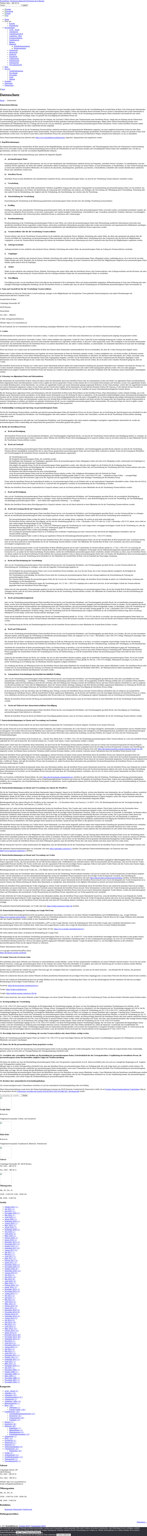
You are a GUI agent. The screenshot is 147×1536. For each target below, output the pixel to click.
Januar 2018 (11, 1240)
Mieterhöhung (16, 1430)
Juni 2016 (10, 1277)
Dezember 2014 (12, 1310)
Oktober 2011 (11, 1357)
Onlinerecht (11, 1436)
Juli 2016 (10, 1275)
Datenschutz (17, 1509)
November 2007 (12, 1380)
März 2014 (11, 1328)
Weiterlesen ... (142, 1522)
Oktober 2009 (11, 1372)
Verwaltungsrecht (13, 1461)
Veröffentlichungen (14, 1457)
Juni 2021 (10, 1211)
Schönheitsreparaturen (19, 1434)
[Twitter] (8, 9)
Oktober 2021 (11, 1207)
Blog (9, 1405)
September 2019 (12, 1221)
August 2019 (11, 1223)
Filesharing (15, 1451)
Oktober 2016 (11, 1269)
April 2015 (10, 1302)
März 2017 (10, 1258)
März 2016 (10, 1283)
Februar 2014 (12, 1331)
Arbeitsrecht (11, 1399)
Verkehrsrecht (12, 1455)
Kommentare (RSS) (38, 1526)
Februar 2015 (11, 1306)
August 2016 (11, 1273)
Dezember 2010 (12, 1366)
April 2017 (10, 1256)
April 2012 (10, 1353)
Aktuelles (10, 1393)
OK (18, 1532)
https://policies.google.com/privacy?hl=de (21, 993)
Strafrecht (10, 1445)
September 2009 (12, 1374)
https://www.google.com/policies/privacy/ (69, 929)
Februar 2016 (12, 1285)
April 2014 (10, 1326)
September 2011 (12, 1359)
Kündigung (15, 1428)
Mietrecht (10, 1426)
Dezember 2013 (13, 1335)
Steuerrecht (10, 1442)
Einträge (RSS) (24, 1526)
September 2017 (12, 1248)
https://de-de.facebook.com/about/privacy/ (58, 777)
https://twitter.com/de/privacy (16, 989)
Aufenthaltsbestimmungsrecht (22, 1414)
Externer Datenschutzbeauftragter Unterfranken (122, 1089)
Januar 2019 (11, 1227)
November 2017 (12, 1244)
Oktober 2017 (11, 1246)
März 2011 (10, 1363)
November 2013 (13, 1337)
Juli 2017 (10, 1252)
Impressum (9, 1509)
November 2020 (12, 1213)
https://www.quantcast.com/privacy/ (13, 851)
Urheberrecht (11, 1449)
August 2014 (11, 1318)
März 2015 (10, 1304)
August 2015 (11, 1293)
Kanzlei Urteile (17, 1410)
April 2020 (10, 1217)
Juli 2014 (10, 1320)
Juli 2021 (10, 1209)
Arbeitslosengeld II (14, 1397)
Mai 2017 (10, 1254)
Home (2, 100)
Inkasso (9, 1422)
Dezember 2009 (12, 1370)
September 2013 (12, 1339)
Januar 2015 (11, 1308)
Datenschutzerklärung (33, 1532)
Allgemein (11, 1395)
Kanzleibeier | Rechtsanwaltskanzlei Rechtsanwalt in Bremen (22, 1)
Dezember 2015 (12, 1289)
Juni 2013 (10, 1341)
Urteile (9, 1453)
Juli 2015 (10, 1295)
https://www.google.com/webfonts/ (13, 917)
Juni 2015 (10, 1298)
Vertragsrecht (11, 1459)
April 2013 (10, 1343)
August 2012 (11, 1347)
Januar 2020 (11, 1219)
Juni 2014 (10, 1322)
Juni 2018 (10, 1232)
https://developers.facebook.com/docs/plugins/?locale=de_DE (120, 749)
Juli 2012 (10, 1349)
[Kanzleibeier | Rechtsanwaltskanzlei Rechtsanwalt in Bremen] (2, 89)
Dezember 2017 (12, 1242)
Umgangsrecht (16, 1418)
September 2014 (12, 1316)
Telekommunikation (14, 1447)
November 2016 (12, 1267)
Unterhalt (14, 1420)
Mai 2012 (10, 1351)
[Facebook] (9, 11)
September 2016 (13, 1271)
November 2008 (12, 1378)
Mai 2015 (10, 1300)
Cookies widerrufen (63, 1535)
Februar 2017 (11, 1260)
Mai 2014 (10, 1324)
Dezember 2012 (12, 1345)
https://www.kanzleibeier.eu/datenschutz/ (50, 138)
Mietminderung (16, 1432)
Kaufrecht (10, 1424)
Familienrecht (12, 1412)
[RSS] (6, 15)
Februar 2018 (11, 1238)
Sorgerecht (15, 1416)
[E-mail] (7, 13)
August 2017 (11, 1250)
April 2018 (10, 1234)
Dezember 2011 (12, 1355)
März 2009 (10, 1376)
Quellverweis (27, 1509)
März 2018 (10, 1236)
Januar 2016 (11, 1287)
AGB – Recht (11, 1391)
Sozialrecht (10, 1440)
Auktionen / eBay (13, 1401)
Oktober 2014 (11, 1314)
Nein (22, 1532)
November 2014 (12, 1312)
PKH (9, 1438)
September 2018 (12, 1230)
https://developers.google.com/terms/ (13, 953)
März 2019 (10, 1225)
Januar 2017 (11, 1262)
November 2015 (12, 1291)
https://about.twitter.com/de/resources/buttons (106, 878)
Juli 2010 (10, 1368)
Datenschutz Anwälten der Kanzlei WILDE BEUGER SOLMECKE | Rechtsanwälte (48, 1091)
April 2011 (10, 1361)
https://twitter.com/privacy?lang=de (59, 906)
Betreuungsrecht (12, 1403)
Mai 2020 (10, 1215)
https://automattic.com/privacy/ (61, 849)
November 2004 (12, 1382)
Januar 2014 (11, 1333)
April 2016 (10, 1281)
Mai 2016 (10, 1279)
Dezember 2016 (12, 1265)
